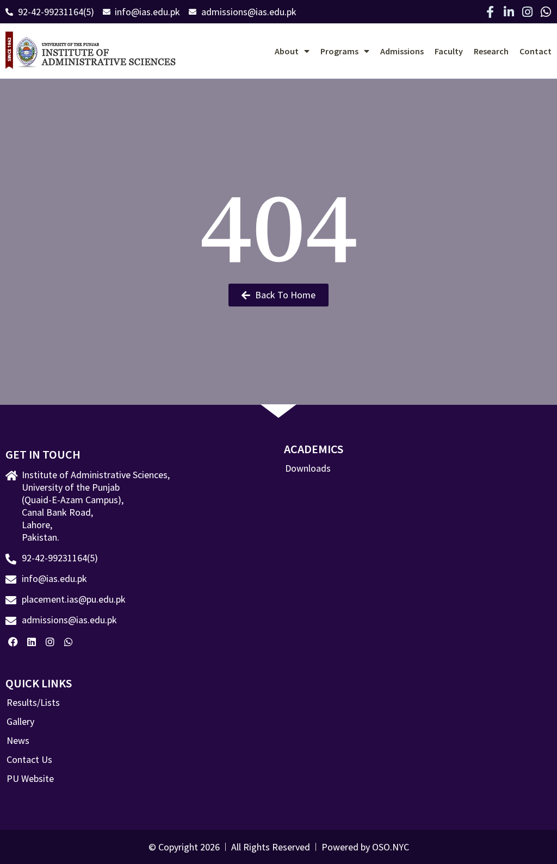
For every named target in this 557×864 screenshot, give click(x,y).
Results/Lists (33, 702)
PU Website (30, 778)
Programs (339, 51)
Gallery (20, 721)
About (287, 51)
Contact (535, 51)
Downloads (308, 468)
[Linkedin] (32, 642)
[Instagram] (527, 12)
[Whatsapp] (546, 12)
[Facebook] (13, 642)
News (18, 740)
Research (491, 51)
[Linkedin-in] (509, 12)
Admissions (402, 51)
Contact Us (29, 759)
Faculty (449, 51)
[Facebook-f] (490, 12)
